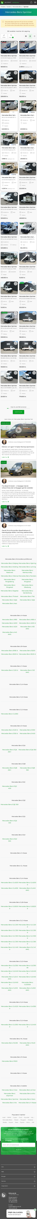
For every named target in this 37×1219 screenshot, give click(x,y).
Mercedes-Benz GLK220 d (9, 1007)
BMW (9, 1117)
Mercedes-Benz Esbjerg (9, 563)
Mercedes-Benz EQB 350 (27, 769)
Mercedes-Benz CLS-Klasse (18, 709)
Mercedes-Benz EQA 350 (27, 750)
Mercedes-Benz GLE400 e (27, 972)
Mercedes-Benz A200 (9, 623)
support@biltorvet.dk (15, 1206)
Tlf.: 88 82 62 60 (13, 1202)
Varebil (9, 6)
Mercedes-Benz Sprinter (9, 1099)
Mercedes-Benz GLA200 (9, 882)
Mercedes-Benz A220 (9, 626)
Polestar (30, 1120)
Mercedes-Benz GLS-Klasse (18, 1020)
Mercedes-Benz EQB (18, 764)
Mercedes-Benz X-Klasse (27, 1103)
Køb (2, 1171)
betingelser (8, 1140)
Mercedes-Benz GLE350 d (9, 966)
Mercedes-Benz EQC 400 (9, 787)
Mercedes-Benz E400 (27, 733)
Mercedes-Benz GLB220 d (27, 907)
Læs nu (4, 457)
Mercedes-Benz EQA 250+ (9, 751)
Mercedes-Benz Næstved (9, 571)
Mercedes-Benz (17, 6)
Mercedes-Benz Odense (9, 576)
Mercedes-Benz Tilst (27, 596)
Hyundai (26, 1117)
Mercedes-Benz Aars (9, 603)
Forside (3, 6)
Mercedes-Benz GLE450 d (9, 983)
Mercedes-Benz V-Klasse (18, 1073)
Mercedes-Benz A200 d (27, 623)
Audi (4, 1117)
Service (3, 1181)
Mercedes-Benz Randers (27, 576)
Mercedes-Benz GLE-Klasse (18, 961)
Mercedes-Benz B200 (27, 650)
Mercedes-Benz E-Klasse (18, 726)
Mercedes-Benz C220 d (9, 670)
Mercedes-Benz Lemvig (27, 567)
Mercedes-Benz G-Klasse (18, 853)
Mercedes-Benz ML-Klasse (18, 1039)
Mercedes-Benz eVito (27, 1093)
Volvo (28, 1122)
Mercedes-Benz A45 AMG (9, 633)
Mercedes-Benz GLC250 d (27, 931)
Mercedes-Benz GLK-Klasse (18, 1002)
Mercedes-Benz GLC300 (9, 936)
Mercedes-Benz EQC (18, 782)
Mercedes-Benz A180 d (27, 619)
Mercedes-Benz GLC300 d (27, 937)
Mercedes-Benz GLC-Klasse (18, 920)
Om (2, 1167)
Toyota (22, 1122)
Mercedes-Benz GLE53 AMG (10, 989)
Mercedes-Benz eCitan (27, 1090)
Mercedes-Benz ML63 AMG (27, 1044)
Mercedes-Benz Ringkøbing (9, 580)
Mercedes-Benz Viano (27, 1099)
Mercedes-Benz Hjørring (27, 563)
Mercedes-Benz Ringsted (27, 580)
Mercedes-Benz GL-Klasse (18, 866)
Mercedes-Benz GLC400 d (9, 948)
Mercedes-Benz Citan (9, 1090)
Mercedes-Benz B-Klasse (18, 646)
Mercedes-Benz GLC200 (9, 925)
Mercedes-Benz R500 (9, 1061)
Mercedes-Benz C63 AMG (27, 671)
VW (33, 1122)
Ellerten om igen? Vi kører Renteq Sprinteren (18, 447)
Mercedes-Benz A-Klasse (18, 615)
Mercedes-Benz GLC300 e (9, 943)
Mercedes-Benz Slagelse (9, 591)
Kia (32, 1117)
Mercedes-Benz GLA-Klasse (18, 878)
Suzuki (11, 1122)
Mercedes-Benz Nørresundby (27, 571)
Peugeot (23, 1120)
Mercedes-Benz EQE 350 (9, 804)
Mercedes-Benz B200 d (9, 654)
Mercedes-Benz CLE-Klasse (18, 697)
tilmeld (18, 1149)
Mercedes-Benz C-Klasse (18, 666)
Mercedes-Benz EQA (18, 745)
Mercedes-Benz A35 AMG (27, 628)
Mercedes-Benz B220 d (27, 654)
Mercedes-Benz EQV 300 (9, 840)
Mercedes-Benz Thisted (9, 596)
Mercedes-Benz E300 (27, 730)
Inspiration (4, 1186)
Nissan (16, 1120)
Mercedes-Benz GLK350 (27, 1006)
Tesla (16, 1122)
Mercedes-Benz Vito (9, 1103)
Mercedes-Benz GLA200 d (27, 883)
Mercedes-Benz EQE (18, 800)
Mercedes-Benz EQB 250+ (9, 769)
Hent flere (18, 412)
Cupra (15, 1117)
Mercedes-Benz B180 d (9, 650)
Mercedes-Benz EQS (18, 816)
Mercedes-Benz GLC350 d (27, 943)
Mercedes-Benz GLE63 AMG (27, 989)
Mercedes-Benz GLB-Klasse (18, 902)
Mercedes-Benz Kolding (9, 567)
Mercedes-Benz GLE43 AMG (10, 978)
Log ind (32, 2)
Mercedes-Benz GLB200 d (9, 907)
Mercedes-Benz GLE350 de (27, 966)
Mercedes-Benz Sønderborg (27, 592)
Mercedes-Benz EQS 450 (9, 822)
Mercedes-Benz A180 (9, 619)
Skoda (5, 1122)
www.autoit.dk (13, 1208)
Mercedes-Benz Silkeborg (27, 586)
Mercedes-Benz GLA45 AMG (27, 889)
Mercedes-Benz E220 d (9, 730)
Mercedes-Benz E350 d (9, 733)
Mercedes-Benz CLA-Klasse (18, 684)
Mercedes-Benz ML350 (9, 1043)
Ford (20, 1117)
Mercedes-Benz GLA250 (9, 888)
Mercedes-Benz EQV (18, 835)
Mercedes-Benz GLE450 (27, 977)
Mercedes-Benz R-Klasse (18, 1057)
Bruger (3, 1176)
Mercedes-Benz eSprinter (9, 1094)
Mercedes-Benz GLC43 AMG (27, 948)
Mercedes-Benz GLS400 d (27, 1026)
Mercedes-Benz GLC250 (9, 930)
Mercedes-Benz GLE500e (27, 983)
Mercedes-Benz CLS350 (9, 714)
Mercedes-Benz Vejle (9, 600)
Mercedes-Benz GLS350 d (9, 1026)
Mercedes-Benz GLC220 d (27, 926)
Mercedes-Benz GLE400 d (9, 972)
